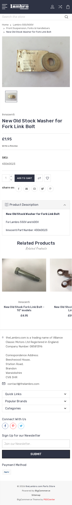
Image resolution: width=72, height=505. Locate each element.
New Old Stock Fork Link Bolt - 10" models (24, 309)
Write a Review (10, 146)
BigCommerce (42, 490)
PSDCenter (49, 499)
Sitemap (36, 495)
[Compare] (60, 8)
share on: (8, 187)
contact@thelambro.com (23, 384)
